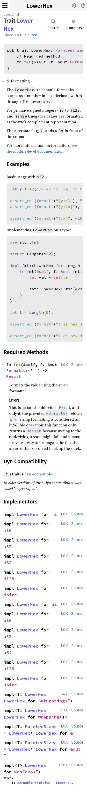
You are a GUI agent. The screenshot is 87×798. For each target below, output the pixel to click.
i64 (8, 562)
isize (10, 595)
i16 (8, 530)
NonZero (23, 772)
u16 (8, 620)
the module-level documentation (35, 151)
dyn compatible (38, 474)
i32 (8, 546)
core (7, 14)
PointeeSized (69, 50)
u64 (8, 652)
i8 (54, 514)
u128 (9, 668)
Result (13, 376)
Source (31, 35)
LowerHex (39, 5)
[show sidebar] (5, 5)
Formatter (17, 370)
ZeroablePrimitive (33, 782)
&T (72, 733)
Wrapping (48, 717)
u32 (8, 636)
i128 (9, 578)
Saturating (51, 701)
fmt (16, 14)
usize (10, 685)
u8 (54, 604)
